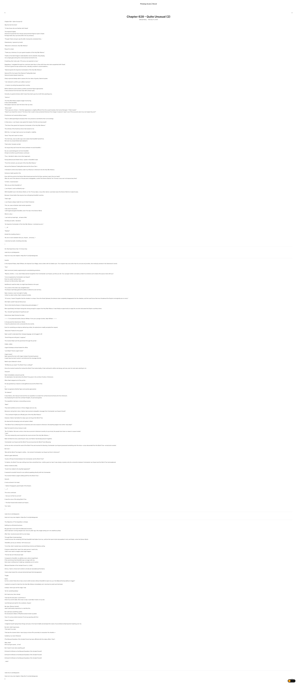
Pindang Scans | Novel (148, 4)
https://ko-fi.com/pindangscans (29, 255)
